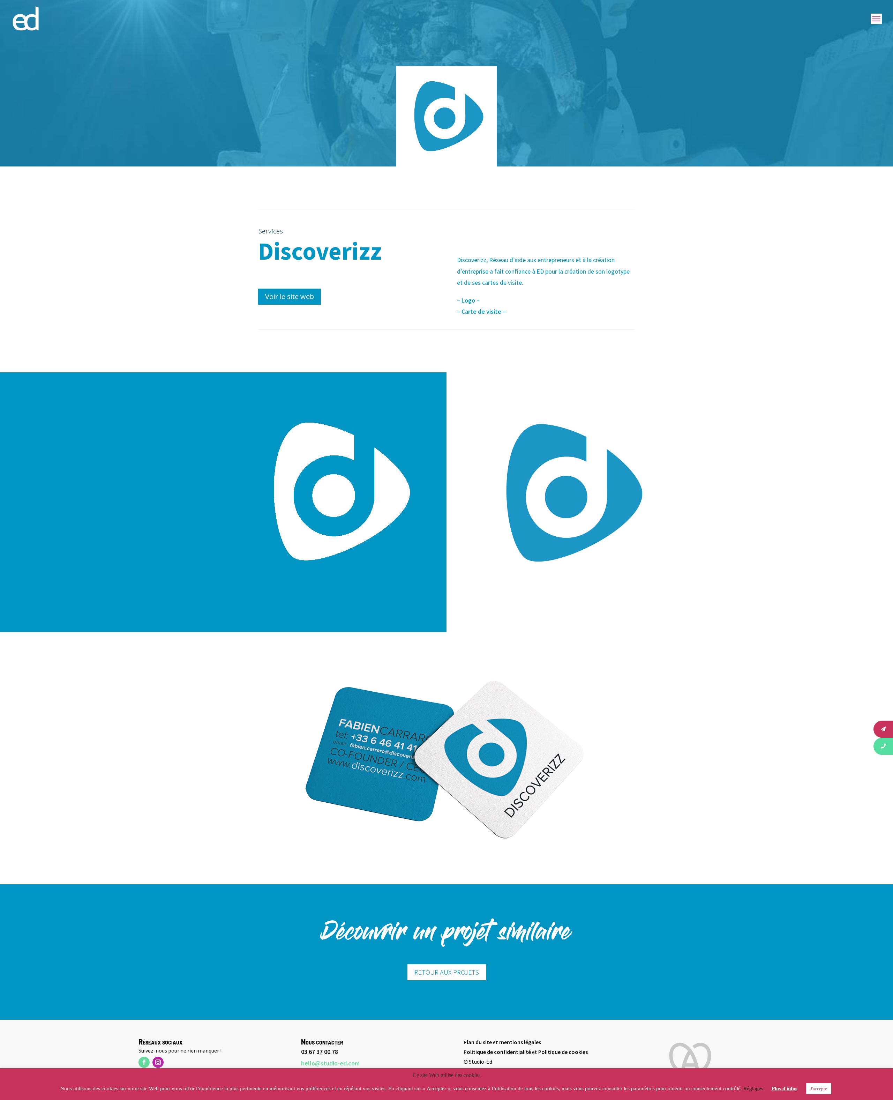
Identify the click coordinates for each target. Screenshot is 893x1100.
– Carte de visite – (481, 311)
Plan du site (478, 1042)
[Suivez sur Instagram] (158, 1062)
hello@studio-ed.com (330, 1063)
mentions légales (520, 1042)
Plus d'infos (784, 1088)
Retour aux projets (446, 972)
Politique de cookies (563, 1051)
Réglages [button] (753, 1088)
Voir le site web (289, 296)
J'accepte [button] (818, 1088)
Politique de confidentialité (497, 1051)
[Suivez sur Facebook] (144, 1062)
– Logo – (468, 300)
